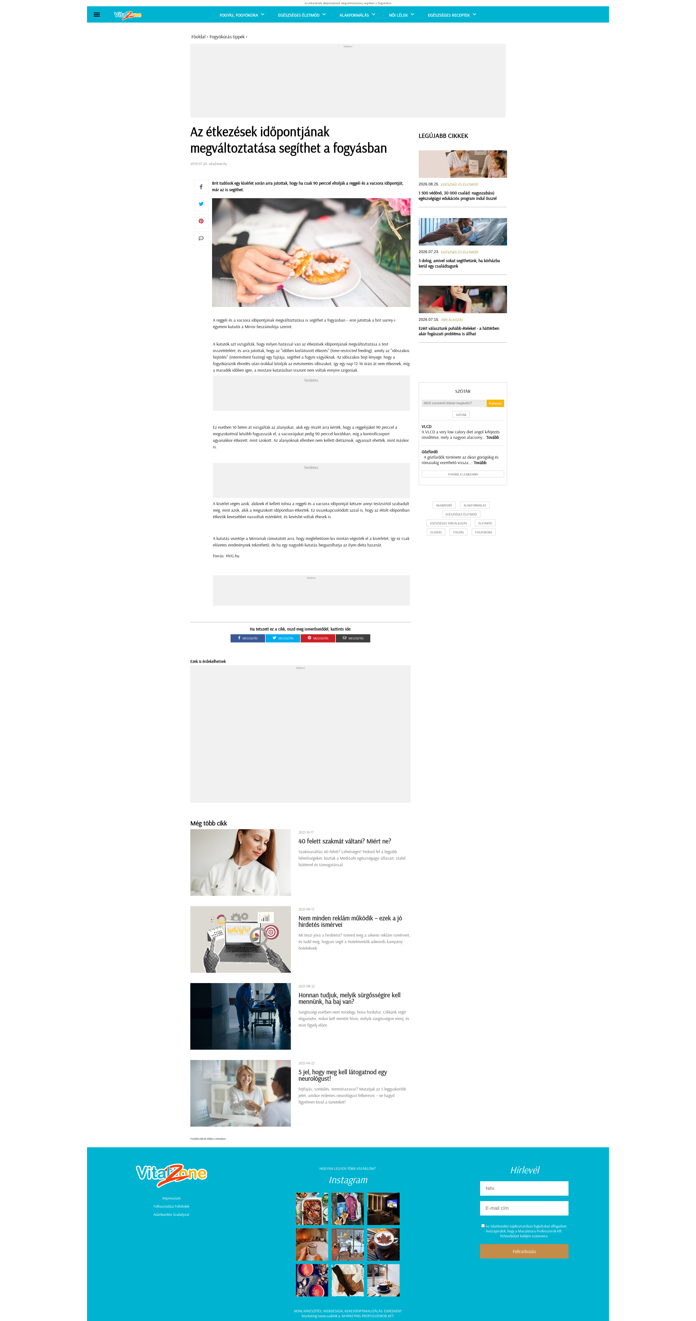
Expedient (393, 1310)
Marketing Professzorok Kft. (368, 1315)
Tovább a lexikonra (463, 474)
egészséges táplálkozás (448, 523)
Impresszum (171, 1198)
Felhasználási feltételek (171, 1206)
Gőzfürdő (430, 451)
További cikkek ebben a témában (208, 1138)
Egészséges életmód (298, 15)
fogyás (458, 532)
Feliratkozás (524, 1251)
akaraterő (444, 505)
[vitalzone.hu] (127, 16)
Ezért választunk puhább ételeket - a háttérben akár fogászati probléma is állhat (459, 330)
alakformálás (475, 505)
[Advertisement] (348, 82)
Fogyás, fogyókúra (239, 15)
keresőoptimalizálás (363, 1310)
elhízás (436, 532)
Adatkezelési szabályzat (171, 1214)
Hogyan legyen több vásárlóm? (347, 1168)
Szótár (463, 391)
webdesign (333, 1310)
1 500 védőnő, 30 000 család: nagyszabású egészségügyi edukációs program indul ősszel (458, 195)
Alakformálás (354, 15)
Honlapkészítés (308, 1310)
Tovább (492, 437)
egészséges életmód (461, 514)
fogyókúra (483, 532)
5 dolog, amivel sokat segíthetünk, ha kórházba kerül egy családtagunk (459, 263)
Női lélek (398, 15)
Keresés (495, 403)
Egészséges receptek (449, 15)
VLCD (426, 426)
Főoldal (198, 36)
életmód (485, 523)
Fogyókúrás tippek (227, 36)
